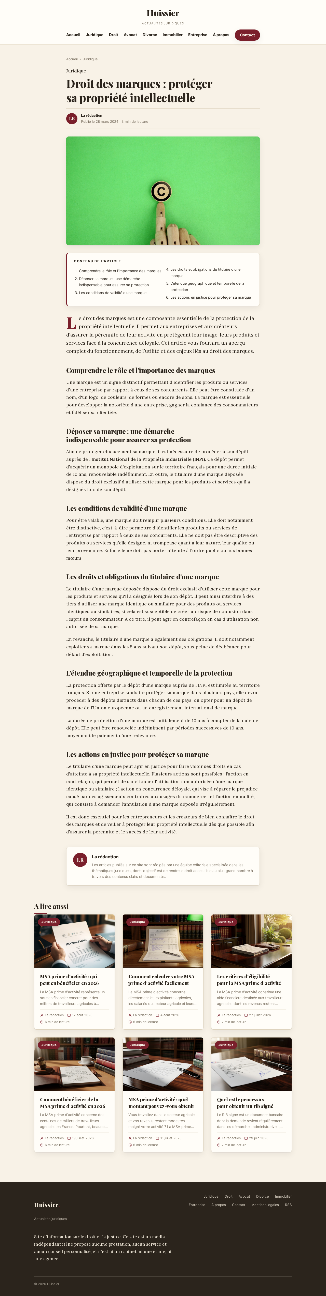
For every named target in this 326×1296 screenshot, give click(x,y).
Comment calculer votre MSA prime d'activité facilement (161, 979)
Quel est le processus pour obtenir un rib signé (245, 1102)
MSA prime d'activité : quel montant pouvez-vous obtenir (161, 1102)
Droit (113, 34)
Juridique (94, 34)
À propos (221, 34)
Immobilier (173, 34)
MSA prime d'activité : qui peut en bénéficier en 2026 (69, 979)
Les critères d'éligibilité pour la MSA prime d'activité (249, 979)
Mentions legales (265, 1205)
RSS (288, 1205)
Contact (247, 35)
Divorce (150, 34)
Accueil (73, 34)
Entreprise (197, 34)
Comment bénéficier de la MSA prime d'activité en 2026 (72, 1102)
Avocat (130, 34)
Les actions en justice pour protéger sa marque (210, 297)
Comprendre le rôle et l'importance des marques (120, 271)
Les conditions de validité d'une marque (112, 293)
